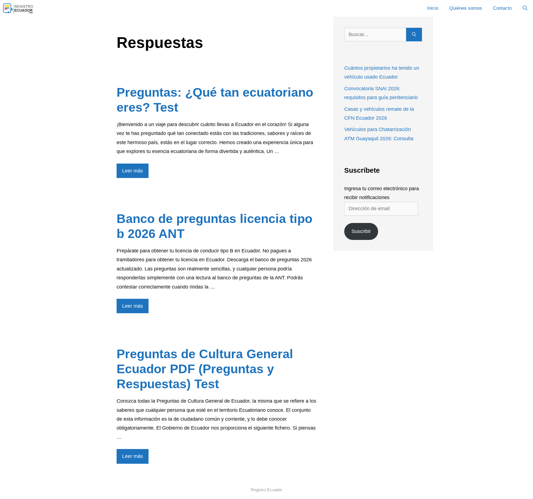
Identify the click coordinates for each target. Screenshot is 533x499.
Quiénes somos (465, 8)
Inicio (432, 8)
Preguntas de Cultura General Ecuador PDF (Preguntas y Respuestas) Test (205, 369)
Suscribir (361, 231)
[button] (525, 8)
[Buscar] (414, 34)
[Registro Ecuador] (18, 8)
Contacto (502, 8)
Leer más (132, 171)
